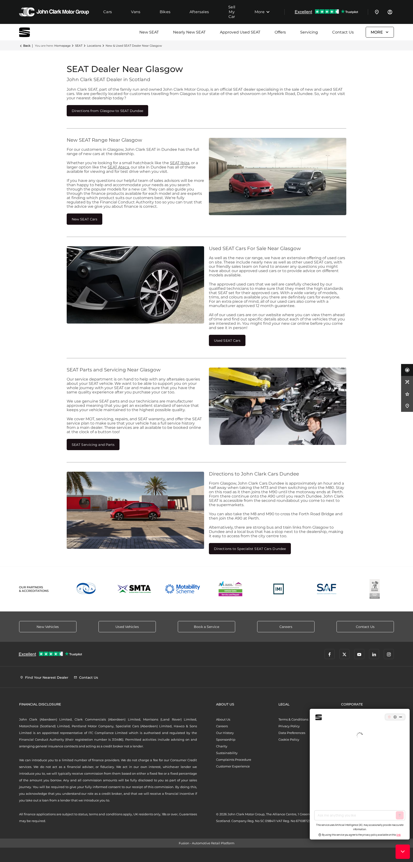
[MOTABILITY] (182, 589)
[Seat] (31, 32)
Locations (94, 45)
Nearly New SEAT (189, 32)
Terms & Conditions (293, 719)
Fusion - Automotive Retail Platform (206, 843)
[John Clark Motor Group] (54, 12)
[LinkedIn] (374, 654)
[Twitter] (344, 654)
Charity (221, 746)
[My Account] (390, 12)
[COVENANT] (374, 589)
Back (26, 45)
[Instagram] (389, 654)
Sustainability (227, 753)
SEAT (78, 45)
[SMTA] (134, 589)
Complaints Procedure (233, 759)
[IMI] (278, 589)
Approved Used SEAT (240, 32)
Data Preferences (291, 733)
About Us (223, 719)
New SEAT (149, 32)
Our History (225, 733)
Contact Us (343, 32)
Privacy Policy (289, 726)
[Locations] (377, 12)
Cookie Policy (288, 739)
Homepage (62, 45)
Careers (222, 726)
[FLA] (86, 589)
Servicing (309, 32)
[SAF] (326, 589)
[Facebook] (330, 654)
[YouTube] (359, 654)
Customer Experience (233, 766)
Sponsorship (225, 739)
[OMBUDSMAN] (230, 589)
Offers (280, 32)
